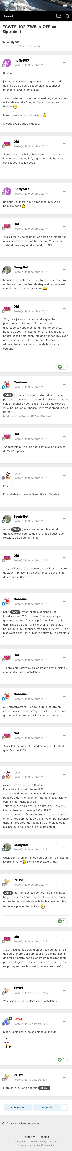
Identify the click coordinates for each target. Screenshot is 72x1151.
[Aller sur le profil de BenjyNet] (7, 270)
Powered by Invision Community (36, 1145)
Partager (19, 1107)
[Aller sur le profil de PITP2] (7, 882)
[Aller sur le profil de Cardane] (7, 385)
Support (37, 46)
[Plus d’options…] (65, 62)
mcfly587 (13, 42)
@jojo (15, 612)
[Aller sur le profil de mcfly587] (7, 63)
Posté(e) (30, 65)
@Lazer (44, 1088)
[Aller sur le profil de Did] (7, 144)
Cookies (43, 1136)
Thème (28, 1136)
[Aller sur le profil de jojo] (7, 476)
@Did (8, 395)
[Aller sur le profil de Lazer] (7, 1022)
